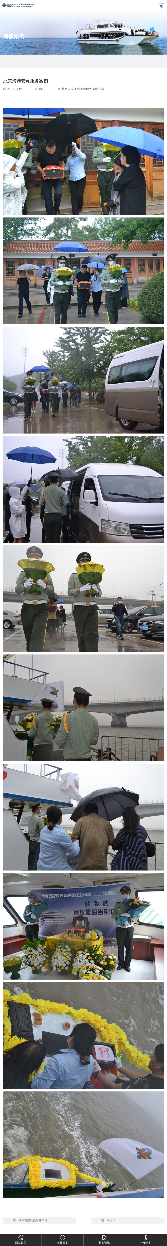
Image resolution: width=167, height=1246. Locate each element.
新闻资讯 (104, 1242)
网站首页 (20, 1242)
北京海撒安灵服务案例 (33, 1220)
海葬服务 (62, 1242)
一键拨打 (146, 1242)
